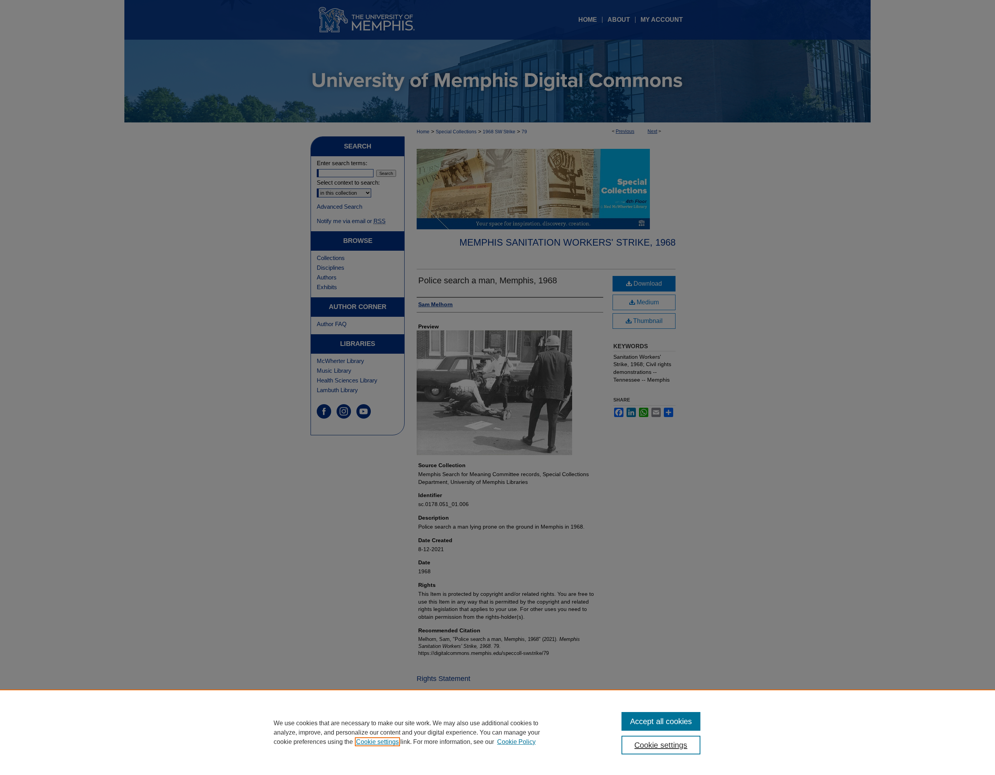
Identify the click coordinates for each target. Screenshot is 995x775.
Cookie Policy (516, 741)
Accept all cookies (661, 721)
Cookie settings (377, 741)
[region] (497, 732)
